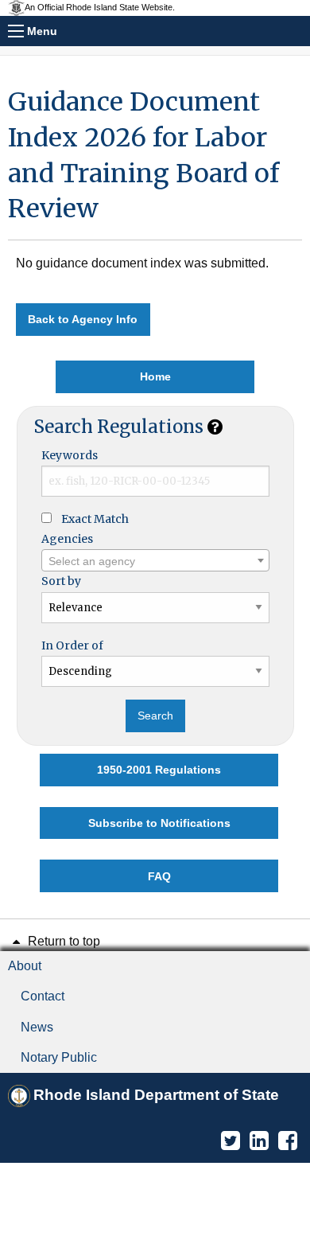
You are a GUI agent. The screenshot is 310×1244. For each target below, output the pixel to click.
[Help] (215, 426)
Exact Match (95, 519)
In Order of (72, 645)
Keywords (69, 455)
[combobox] (155, 560)
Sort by (61, 581)
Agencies (67, 539)
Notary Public (59, 1057)
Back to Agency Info (83, 319)
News (37, 1027)
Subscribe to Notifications (159, 823)
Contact (42, 996)
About (24, 966)
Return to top (62, 941)
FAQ (159, 876)
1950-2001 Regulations (159, 769)
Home (155, 376)
